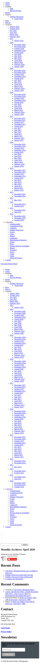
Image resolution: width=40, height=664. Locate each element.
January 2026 (14, 27)
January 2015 (19, 190)
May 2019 (17, 82)
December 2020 (19, 45)
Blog (7, 21)
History (12, 236)
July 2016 (17, 154)
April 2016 (18, 160)
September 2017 (20, 124)
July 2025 (13, 31)
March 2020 (18, 62)
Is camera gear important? (14, 579)
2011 (11, 208)
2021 (11, 39)
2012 (11, 202)
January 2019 (19, 90)
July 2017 (17, 128)
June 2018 (17, 106)
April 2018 (18, 108)
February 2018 (19, 112)
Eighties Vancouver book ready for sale (19, 575)
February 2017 (19, 138)
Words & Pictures (16, 258)
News (12, 244)
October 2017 (19, 122)
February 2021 (15, 37)
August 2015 (18, 178)
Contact (8, 260)
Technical (13, 250)
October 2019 (19, 74)
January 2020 (19, 66)
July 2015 (17, 180)
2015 (11, 168)
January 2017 (19, 140)
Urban (12, 254)
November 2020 (20, 47)
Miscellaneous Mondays (18, 240)
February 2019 (19, 88)
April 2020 (18, 60)
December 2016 (19, 144)
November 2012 (20, 204)
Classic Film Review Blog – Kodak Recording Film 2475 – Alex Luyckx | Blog (21, 593)
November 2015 (20, 172)
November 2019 (20, 72)
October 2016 (19, 148)
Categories (9, 222)
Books (7, 13)
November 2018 (20, 96)
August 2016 (18, 152)
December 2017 (19, 118)
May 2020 (17, 58)
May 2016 (17, 158)
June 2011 (17, 212)
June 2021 (13, 33)
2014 (11, 192)
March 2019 (18, 86)
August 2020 (18, 53)
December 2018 (19, 94)
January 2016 (19, 166)
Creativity (13, 228)
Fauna (12, 234)
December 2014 (19, 194)
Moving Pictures (15, 11)
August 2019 (18, 78)
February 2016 (19, 164)
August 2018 (18, 102)
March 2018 (18, 110)
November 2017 (20, 120)
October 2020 (19, 49)
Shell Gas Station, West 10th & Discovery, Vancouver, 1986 (20, 599)
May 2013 (17, 200)
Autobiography (15, 224)
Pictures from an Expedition (19, 246)
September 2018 (20, 100)
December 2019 (19, 70)
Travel (12, 252)
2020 (11, 43)
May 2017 (17, 132)
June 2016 (17, 156)
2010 (11, 214)
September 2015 (20, 176)
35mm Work (18, 19)
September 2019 (20, 76)
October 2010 (19, 220)
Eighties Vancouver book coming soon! (19, 577)
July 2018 (17, 104)
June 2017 (17, 130)
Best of (7, 23)
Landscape (13, 238)
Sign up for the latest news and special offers (18, 645)
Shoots (12, 248)
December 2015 (19, 170)
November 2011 (20, 210)
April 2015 (18, 186)
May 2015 (17, 184)
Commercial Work (16, 226)
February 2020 (19, 64)
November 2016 (20, 146)
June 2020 (17, 57)
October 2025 (14, 29)
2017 (11, 116)
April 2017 (18, 134)
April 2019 (18, 84)
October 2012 (19, 206)
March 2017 (18, 136)
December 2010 (19, 216)
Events (12, 232)
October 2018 (19, 98)
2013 (11, 198)
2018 (11, 92)
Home (7, 3)
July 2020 (17, 55)
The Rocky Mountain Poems (24, 590)
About (7, 5)
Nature (12, 242)
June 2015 (17, 182)
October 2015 (19, 174)
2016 (11, 142)
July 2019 (17, 80)
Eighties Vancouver (16, 17)
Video (12, 256)
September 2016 (20, 150)
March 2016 (18, 162)
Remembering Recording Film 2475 (18, 596)
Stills (11, 9)
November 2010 (20, 218)
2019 (11, 68)
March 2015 (18, 188)
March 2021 (14, 35)
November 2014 (20, 196)
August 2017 (18, 126)
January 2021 (19, 41)
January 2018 (19, 114)
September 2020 (20, 51)
